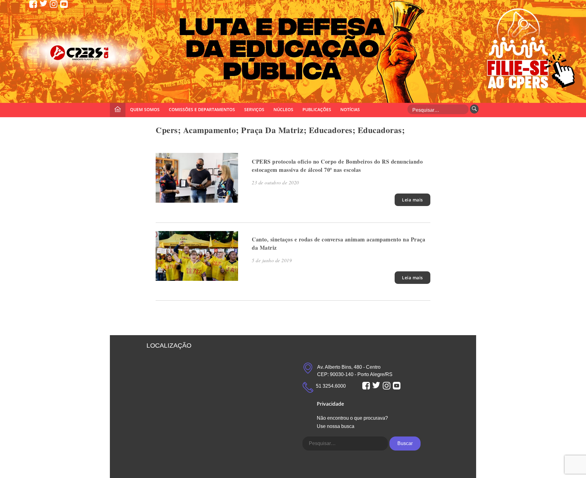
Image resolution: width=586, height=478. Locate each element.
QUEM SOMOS (145, 109)
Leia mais (412, 200)
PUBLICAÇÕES (316, 109)
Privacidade (330, 403)
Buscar (405, 443)
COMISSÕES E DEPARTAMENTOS (202, 109)
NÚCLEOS (283, 109)
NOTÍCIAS (350, 109)
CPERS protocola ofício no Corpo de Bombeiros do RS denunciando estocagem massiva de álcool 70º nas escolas (337, 166)
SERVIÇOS (254, 109)
